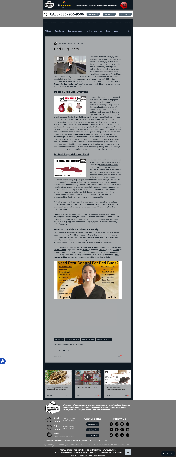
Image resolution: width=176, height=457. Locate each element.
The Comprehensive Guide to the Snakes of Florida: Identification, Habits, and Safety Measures (57, 389)
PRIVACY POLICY (93, 452)
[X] (127, 424)
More (116, 31)
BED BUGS (87, 450)
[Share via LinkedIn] (64, 350)
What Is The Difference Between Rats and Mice (116, 389)
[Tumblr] (117, 429)
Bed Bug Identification (104, 339)
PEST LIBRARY (66, 452)
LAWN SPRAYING (110, 450)
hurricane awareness (94, 31)
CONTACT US (107, 452)
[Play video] (70, 65)
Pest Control (60, 31)
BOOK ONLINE (80, 452)
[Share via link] (68, 350)
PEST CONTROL (66, 450)
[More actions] (121, 43)
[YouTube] (122, 424)
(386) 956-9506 (71, 14)
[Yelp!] (122, 435)
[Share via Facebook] (55, 350)
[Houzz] (127, 435)
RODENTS (78, 450)
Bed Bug (66, 344)
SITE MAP (118, 452)
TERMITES (97, 450)
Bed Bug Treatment (88, 339)
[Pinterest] (122, 429)
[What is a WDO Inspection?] (88, 377)
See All (129, 366)
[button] (128, 23)
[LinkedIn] (127, 429)
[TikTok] (111, 435)
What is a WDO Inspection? (87, 388)
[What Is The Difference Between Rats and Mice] (117, 377)
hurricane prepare (75, 31)
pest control (59, 339)
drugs (108, 31)
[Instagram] (117, 424)
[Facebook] (111, 424)
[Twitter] (111, 429)
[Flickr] (117, 435)
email (105, 440)
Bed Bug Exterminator (72, 339)
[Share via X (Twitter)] (59, 350)
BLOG (57, 452)
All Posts (48, 31)
